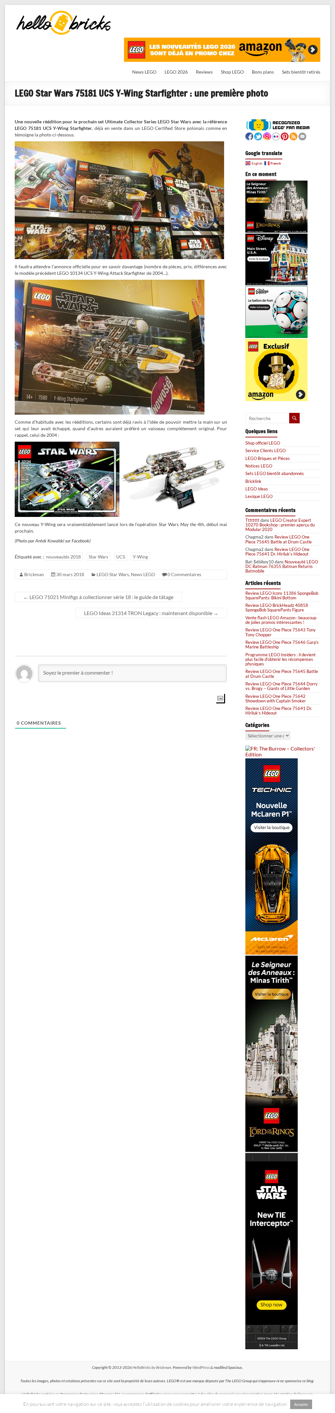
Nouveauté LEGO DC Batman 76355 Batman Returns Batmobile (281, 566)
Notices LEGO (258, 465)
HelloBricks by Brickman (151, 1367)
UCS (120, 556)
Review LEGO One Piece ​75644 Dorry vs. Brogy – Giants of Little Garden (281, 686)
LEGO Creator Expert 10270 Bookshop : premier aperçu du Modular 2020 (280, 525)
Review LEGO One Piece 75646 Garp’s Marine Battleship (282, 644)
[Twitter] (258, 135)
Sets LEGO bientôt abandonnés (274, 473)
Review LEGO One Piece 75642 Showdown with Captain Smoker (275, 698)
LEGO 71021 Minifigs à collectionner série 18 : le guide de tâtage (98, 597)
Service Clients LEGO (265, 450)
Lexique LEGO (259, 496)
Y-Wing (140, 556)
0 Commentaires (184, 574)
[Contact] (302, 135)
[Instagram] (267, 135)
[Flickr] (276, 135)
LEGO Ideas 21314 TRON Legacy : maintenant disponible (151, 613)
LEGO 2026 (176, 72)
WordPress (201, 1367)
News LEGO (144, 72)
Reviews (204, 72)
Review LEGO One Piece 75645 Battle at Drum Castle (278, 539)
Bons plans (263, 72)
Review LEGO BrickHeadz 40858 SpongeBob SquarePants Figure (276, 607)
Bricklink (253, 481)
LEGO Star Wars (113, 574)
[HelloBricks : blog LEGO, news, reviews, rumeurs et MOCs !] (64, 12)
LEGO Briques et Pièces (267, 458)
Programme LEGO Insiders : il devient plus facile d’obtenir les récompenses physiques (280, 659)
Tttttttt (252, 520)
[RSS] (293, 135)
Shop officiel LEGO (262, 443)
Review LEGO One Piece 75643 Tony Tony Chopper (280, 632)
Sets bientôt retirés (301, 72)
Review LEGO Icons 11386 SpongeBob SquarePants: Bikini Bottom (281, 595)
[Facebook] (249, 135)
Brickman (34, 574)
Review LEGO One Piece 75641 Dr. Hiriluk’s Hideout (277, 551)
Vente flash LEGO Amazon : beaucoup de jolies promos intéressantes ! (280, 620)
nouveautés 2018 (63, 556)
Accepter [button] (301, 1404)
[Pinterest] (285, 135)
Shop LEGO (232, 72)
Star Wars (98, 556)
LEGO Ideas (256, 488)
